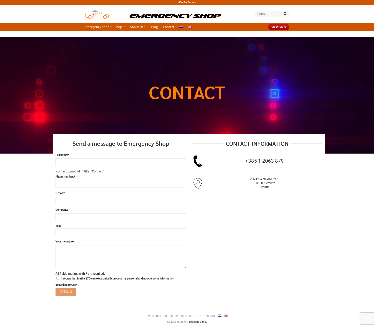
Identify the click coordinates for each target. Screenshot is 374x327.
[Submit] (285, 14)
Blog (154, 27)
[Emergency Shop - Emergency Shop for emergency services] (153, 14)
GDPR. (75, 284)
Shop (118, 27)
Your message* (65, 241)
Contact (168, 27)
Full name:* (62, 155)
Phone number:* (65, 176)
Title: (58, 226)
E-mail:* (60, 193)
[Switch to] (181, 27)
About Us (137, 27)
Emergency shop (97, 27)
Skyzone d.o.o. (198, 321)
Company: (62, 209)
